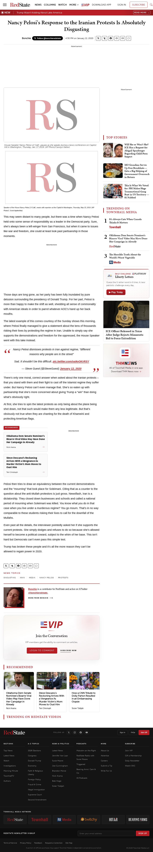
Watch (6, 761)
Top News (8, 750)
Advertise (105, 755)
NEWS (38, 4)
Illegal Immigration (36, 789)
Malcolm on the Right (86, 750)
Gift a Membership (133, 755)
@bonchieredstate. (38, 592)
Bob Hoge (56, 781)
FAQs (133, 732)
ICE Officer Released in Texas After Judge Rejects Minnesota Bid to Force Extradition (124, 334)
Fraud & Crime (34, 784)
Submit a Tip (106, 766)
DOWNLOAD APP (101, 4)
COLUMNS (50, 4)
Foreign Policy (34, 779)
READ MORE (142, 12)
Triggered (80, 764)
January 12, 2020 (70, 368)
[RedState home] (14, 732)
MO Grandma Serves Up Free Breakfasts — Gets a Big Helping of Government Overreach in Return (136, 171)
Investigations (10, 766)
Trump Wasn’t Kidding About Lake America (39, 12)
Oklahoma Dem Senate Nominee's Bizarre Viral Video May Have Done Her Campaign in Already (18, 699)
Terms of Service (10, 843)
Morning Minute (11, 771)
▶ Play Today (116, 292)
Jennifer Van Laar (60, 755)
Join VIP (144, 732)
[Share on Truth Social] (104, 38)
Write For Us (106, 771)
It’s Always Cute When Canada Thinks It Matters (125, 220)
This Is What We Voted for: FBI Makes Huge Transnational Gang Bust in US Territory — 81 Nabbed (136, 191)
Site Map (68, 843)
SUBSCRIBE (138, 4)
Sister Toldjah (78, 708)
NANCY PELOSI (46, 578)
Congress (32, 755)
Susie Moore (57, 761)
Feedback (38, 843)
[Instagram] (74, 732)
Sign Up (143, 833)
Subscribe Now (68, 650)
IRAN (22, 578)
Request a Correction (53, 843)
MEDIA (32, 578)
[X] (68, 732)
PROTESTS (63, 578)
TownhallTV (9, 776)
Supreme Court (35, 794)
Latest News (9, 755)
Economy (32, 766)
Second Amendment (37, 800)
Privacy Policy (25, 843)
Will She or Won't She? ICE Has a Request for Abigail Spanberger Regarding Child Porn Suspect (136, 150)
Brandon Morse (59, 771)
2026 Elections (34, 750)
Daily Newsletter (132, 761)
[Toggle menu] (5, 5)
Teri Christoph (45, 708)
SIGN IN (121, 4)
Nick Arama (11, 708)
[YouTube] (86, 732)
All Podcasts (81, 778)
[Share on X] (98, 38)
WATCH (62, 4)
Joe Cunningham (60, 766)
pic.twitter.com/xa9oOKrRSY (71, 361)
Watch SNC (130, 766)
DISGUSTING (10, 578)
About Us (105, 750)
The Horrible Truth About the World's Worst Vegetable (125, 256)
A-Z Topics (33, 744)
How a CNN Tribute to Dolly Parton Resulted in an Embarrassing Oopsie (83, 697)
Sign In (122, 732)
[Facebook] (80, 732)
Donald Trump (34, 761)
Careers (104, 761)
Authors (7, 781)
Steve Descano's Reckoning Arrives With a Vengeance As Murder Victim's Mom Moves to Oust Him (51, 699)
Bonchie (26, 38)
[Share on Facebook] (110, 38)
